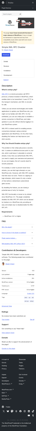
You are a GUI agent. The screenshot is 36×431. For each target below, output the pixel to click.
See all (32, 319)
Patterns (21, 369)
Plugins (21, 366)
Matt (4, 393)
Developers (5, 381)
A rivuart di (5, 359)
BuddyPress (6, 399)
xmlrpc (32, 301)
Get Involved (23, 374)
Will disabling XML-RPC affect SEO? (13, 244)
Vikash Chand (8, 50)
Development (8, 75)
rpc (29, 297)
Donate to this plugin (8, 348)
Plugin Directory (6, 8)
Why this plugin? (7, 227)
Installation (7, 70)
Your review (5, 319)
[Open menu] (33, 2)
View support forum (8, 333)
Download (6, 54)
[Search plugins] (20, 14)
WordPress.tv (7, 384)
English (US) (30, 293)
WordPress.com (8, 389)
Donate (22, 381)
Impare (4, 374)
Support (6, 80)
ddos (26, 297)
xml (33, 297)
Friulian (8, 407)
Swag (21, 384)
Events (21, 377)
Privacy (4, 369)
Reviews (6, 66)
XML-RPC (5, 94)
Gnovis (4, 362)
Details (6, 61)
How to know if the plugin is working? (14, 232)
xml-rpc (27, 301)
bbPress (5, 396)
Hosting (4, 366)
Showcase (22, 359)
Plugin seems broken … (9, 238)
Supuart (4, 377)
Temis (21, 362)
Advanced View (7, 306)
